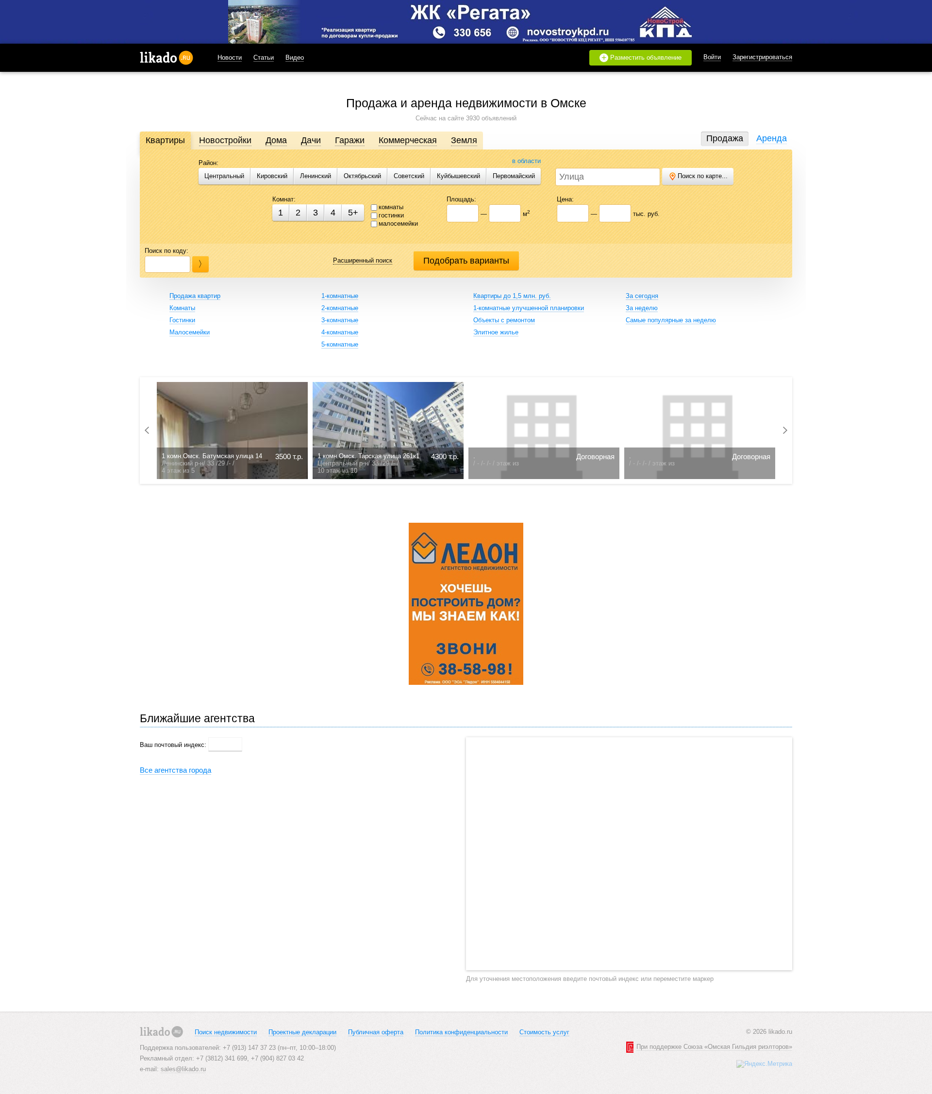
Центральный (224, 176)
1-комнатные (339, 295)
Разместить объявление (641, 58)
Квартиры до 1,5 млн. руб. (512, 295)
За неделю (642, 308)
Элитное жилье (495, 332)
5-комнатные (339, 344)
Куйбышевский (458, 176)
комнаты (391, 207)
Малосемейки (189, 332)
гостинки (391, 215)
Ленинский (315, 176)
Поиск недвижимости (226, 1032)
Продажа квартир (194, 295)
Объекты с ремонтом (504, 320)
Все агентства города (175, 770)
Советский (409, 176)
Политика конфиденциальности (461, 1032)
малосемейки (398, 223)
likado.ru (166, 57)
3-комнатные (339, 320)
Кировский (272, 176)
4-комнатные (339, 332)
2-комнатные (339, 308)
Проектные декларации (302, 1032)
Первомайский (514, 176)
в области (526, 161)
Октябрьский (362, 176)
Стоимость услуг (544, 1032)
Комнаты (182, 308)
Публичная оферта (375, 1032)
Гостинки (182, 320)
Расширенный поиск (362, 260)
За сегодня (642, 295)
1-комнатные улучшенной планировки (528, 308)
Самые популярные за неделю (671, 320)
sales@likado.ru (183, 1069)
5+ (353, 212)
